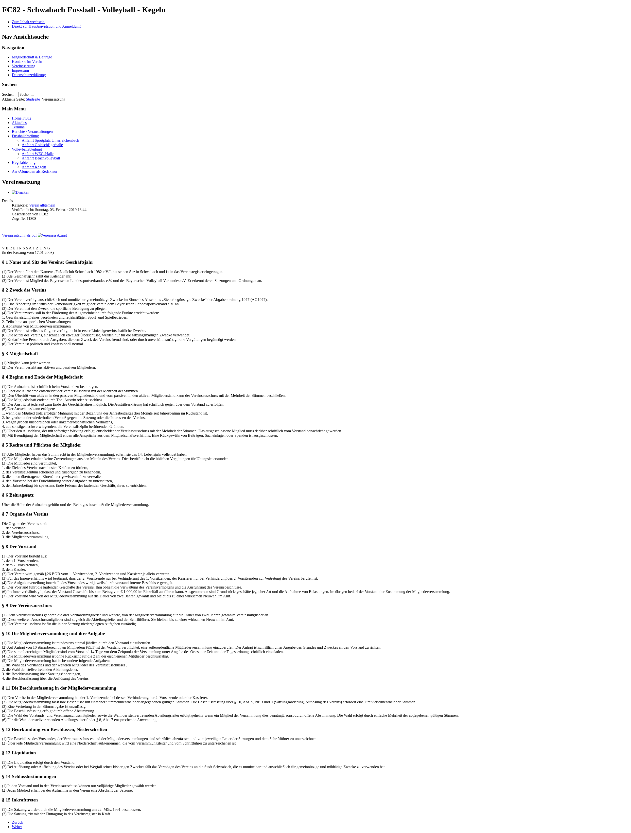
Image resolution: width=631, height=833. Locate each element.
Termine (18, 127)
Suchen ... (10, 94)
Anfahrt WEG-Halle (37, 154)
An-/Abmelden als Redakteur (34, 171)
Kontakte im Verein (27, 61)
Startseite (33, 99)
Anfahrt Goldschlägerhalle (42, 145)
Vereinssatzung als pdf (20, 235)
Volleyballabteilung (27, 149)
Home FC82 (21, 118)
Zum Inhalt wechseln (28, 22)
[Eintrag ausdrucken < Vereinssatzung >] (20, 192)
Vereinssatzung (23, 66)
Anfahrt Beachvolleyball (41, 158)
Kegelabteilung (23, 162)
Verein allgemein (42, 205)
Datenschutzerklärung (29, 75)
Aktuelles (19, 123)
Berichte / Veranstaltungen (32, 131)
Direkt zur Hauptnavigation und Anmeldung (46, 26)
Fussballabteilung (25, 136)
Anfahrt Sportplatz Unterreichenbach (50, 140)
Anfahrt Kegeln (34, 167)
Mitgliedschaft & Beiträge (32, 57)
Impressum (20, 70)
